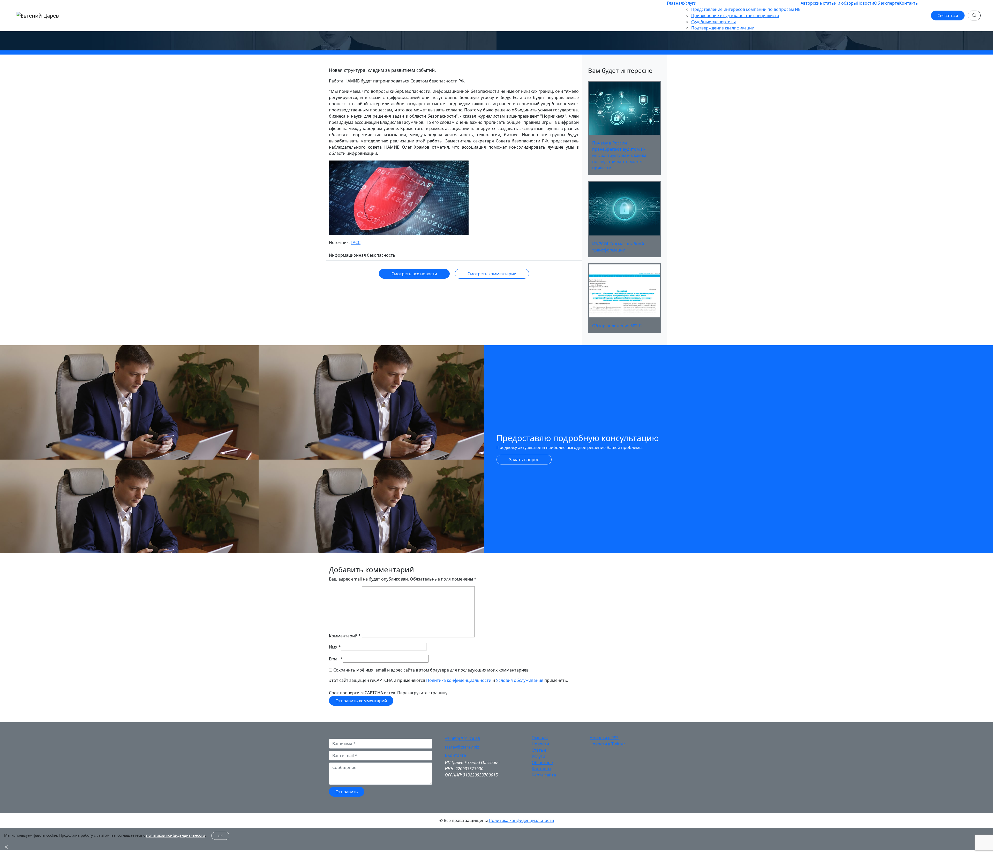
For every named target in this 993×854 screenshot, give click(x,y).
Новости (865, 3)
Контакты (909, 3)
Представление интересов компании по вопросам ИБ (746, 9)
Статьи (539, 750)
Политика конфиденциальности (458, 680)
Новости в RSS (604, 738)
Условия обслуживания (519, 680)
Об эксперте (886, 3)
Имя (333, 647)
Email (334, 659)
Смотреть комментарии (492, 274)
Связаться (947, 15)
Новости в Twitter (607, 744)
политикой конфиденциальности (175, 835)
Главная (675, 3)
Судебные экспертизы (713, 22)
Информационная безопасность (362, 255)
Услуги (689, 3)
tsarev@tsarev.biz (462, 747)
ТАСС (355, 242)
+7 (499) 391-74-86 (462, 739)
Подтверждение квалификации (722, 28)
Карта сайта (544, 775)
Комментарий (345, 636)
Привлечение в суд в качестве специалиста (735, 15)
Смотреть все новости (414, 274)
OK (220, 835)
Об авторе (542, 762)
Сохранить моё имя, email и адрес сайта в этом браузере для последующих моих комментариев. (431, 670)
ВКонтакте (455, 755)
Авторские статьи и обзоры (829, 3)
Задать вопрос (524, 459)
